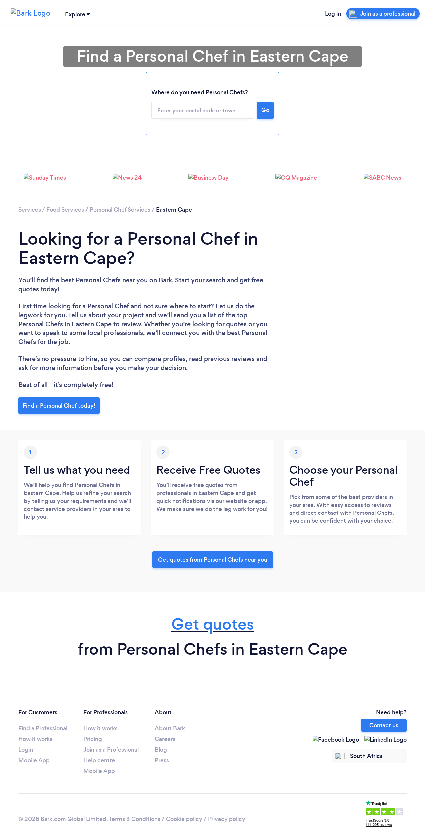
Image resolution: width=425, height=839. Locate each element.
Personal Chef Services (120, 210)
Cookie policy (184, 819)
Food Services (65, 210)
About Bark (170, 728)
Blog (161, 750)
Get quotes (212, 624)
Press (162, 760)
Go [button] (265, 110)
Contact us (383, 725)
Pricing (92, 739)
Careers (165, 739)
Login (25, 750)
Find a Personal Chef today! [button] (59, 406)
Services (29, 210)
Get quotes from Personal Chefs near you (212, 560)
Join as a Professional (111, 750)
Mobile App (34, 760)
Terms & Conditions (134, 819)
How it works (35, 739)
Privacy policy (226, 819)
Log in (333, 14)
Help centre (99, 760)
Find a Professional (42, 728)
